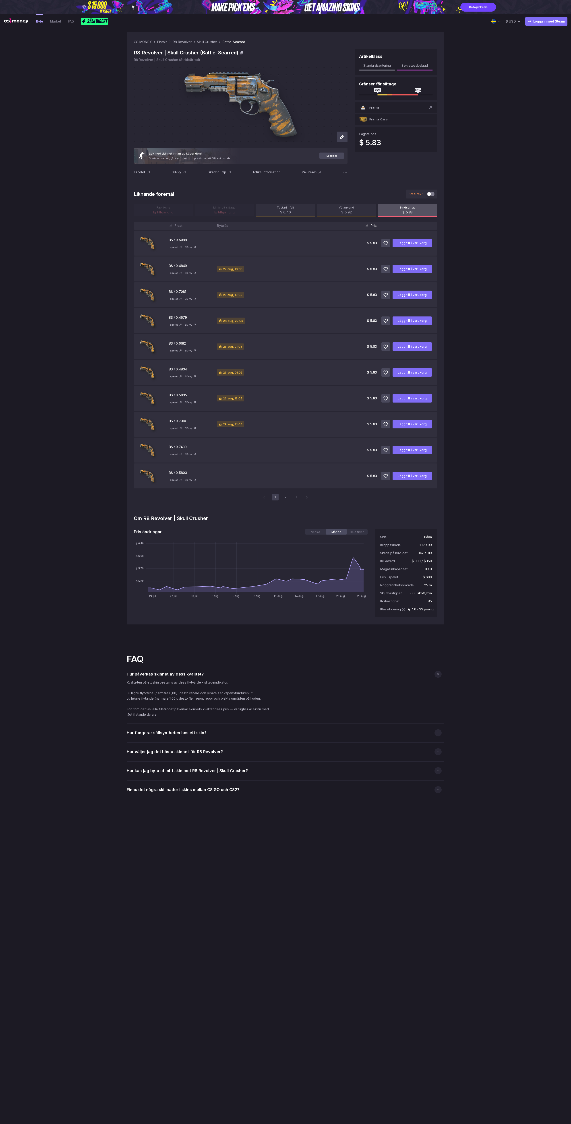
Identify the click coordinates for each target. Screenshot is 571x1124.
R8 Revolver (182, 42)
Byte (39, 21)
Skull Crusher (207, 42)
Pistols (162, 42)
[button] (396, 107)
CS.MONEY (143, 42)
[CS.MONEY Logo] (16, 21)
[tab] (315, 532)
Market (55, 21)
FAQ (71, 21)
